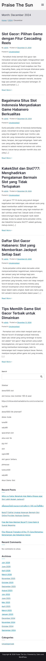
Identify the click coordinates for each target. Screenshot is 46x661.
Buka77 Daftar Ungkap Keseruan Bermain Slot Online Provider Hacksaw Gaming (20, 514)
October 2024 (7, 626)
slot (3, 449)
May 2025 (6, 602)
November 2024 (8, 622)
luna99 (4, 422)
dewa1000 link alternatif (12, 412)
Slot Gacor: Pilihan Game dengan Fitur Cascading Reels (22, 38)
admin (6, 48)
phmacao (5, 464)
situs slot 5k (7, 438)
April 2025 (6, 606)
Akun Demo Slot (8, 480)
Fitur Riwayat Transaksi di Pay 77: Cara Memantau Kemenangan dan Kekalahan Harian (22, 533)
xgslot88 (5, 454)
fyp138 (4, 406)
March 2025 (7, 610)
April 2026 (6, 570)
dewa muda (6, 417)
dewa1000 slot (8, 391)
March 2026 (7, 574)
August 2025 (7, 590)
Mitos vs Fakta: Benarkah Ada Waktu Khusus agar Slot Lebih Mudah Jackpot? (22, 497)
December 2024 (8, 618)
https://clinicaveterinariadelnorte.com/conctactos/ (22, 401)
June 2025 (6, 598)
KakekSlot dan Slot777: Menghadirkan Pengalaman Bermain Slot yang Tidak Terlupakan (21, 177)
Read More (6, 90)
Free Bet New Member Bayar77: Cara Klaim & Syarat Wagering (20, 523)
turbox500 (6, 470)
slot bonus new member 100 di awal (16, 396)
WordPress (23, 657)
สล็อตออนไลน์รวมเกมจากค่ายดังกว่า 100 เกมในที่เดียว (23, 506)
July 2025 (6, 594)
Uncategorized (14, 52)
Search (4, 371)
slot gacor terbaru (9, 459)
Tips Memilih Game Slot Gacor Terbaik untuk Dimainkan (21, 313)
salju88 (5, 427)
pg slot (4, 443)
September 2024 (9, 630)
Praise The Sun (17, 5)
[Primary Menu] (42, 5)
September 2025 (9, 586)
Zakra (38, 654)
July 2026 (6, 562)
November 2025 (8, 578)
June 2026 (6, 566)
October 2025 (7, 582)
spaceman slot (8, 433)
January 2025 (7, 614)
